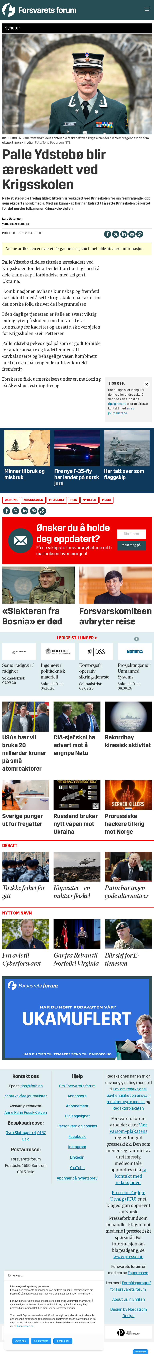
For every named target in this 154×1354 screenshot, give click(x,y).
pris (73, 500)
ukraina (11, 500)
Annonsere (77, 1096)
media (106, 500)
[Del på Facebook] (107, 234)
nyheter (89, 500)
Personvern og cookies (77, 1126)
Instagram (77, 1147)
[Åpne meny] (147, 10)
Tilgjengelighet (77, 1116)
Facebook (77, 1137)
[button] (137, 639)
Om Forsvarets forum (77, 1086)
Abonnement (77, 1106)
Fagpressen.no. (25, 1326)
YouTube (77, 1168)
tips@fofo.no (117, 404)
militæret (57, 500)
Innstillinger (140, 1352)
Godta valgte (41, 1341)
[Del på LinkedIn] (124, 234)
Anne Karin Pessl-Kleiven (25, 1113)
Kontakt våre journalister (25, 1096)
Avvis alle (20, 1341)
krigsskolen (33, 500)
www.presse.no (128, 1256)
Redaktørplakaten (128, 1109)
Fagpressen (138, 1273)
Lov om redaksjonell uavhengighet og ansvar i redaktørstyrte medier (128, 1095)
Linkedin (77, 1158)
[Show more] (147, 384)
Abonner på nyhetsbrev (77, 1179)
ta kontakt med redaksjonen (130, 1176)
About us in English (128, 1300)
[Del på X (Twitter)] (116, 234)
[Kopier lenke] (139, 234)
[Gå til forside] (39, 9)
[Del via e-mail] (132, 234)
